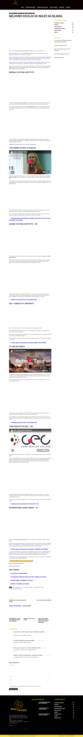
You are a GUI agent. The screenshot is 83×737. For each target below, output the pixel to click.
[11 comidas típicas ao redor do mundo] (35, 710)
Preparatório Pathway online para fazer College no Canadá (28, 577)
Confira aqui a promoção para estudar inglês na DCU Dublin (28, 342)
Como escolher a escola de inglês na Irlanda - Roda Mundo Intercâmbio (28, 631)
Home (22, 7)
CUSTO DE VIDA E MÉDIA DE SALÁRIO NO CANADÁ (44, 714)
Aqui (12, 63)
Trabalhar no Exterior (42, 7)
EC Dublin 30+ (15, 418)
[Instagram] (13, 729)
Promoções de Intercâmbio (19, 573)
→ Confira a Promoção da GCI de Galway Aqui (23, 299)
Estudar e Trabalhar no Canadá (20, 584)
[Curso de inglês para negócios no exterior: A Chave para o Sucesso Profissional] (44, 613)
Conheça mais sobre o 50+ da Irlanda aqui (17, 558)
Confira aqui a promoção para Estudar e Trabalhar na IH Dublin (29, 549)
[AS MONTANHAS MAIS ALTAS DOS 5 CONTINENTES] (35, 704)
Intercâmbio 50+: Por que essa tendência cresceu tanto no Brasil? (14, 620)
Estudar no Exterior (30, 7)
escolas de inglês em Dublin (27, 587)
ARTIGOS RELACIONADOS (15, 606)
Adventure (61, 7)
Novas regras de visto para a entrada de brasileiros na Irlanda (27, 647)
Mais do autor (27, 606)
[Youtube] (26, 729)
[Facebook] (10, 729)
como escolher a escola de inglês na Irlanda (35, 62)
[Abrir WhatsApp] (80, 734)
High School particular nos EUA (44, 600)
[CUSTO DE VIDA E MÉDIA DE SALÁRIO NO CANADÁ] (35, 716)
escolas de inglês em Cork (17, 587)
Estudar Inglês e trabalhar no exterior (22, 580)
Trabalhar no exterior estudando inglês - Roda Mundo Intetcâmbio (28, 655)
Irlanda (13, 11)
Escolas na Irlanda (19, 11)
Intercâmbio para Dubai (59, 57)
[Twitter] (23, 729)
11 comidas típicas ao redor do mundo (44, 709)
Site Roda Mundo (61, 735)
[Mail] (20, 729)
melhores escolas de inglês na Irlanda (16, 588)
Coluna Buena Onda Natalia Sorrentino (62, 54)
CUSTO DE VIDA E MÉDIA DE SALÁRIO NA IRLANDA (23, 640)
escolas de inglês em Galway (38, 587)
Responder (15, 644)
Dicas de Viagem (53, 7)
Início (10, 11)
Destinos (68, 7)
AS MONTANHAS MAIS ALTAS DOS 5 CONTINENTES (44, 703)
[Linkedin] (17, 729)
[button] (72, 2)
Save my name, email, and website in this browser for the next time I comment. (25, 686)
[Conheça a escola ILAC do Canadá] (30, 613)
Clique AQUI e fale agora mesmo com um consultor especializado (22, 144)
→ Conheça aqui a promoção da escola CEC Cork (24, 504)
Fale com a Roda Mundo (70, 735)
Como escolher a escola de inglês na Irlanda (17, 601)
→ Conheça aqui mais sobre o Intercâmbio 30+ (23, 422)
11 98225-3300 (17, 566)
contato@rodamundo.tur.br (18, 725)
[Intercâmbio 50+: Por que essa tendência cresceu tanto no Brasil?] (15, 613)
